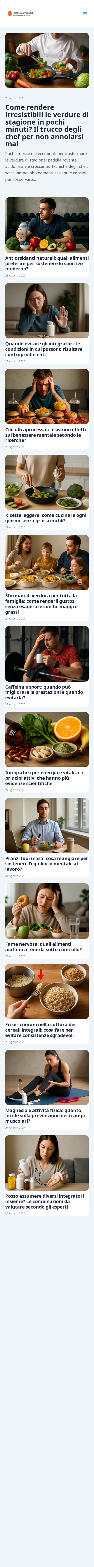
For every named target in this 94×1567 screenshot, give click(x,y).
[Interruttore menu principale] (85, 13)
